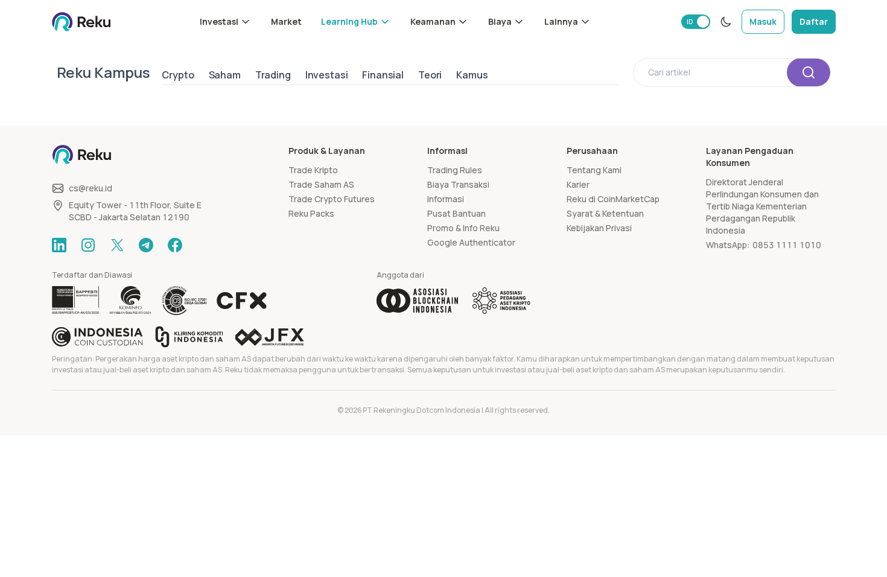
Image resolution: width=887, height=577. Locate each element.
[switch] (695, 21)
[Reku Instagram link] (88, 245)
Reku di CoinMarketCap (613, 199)
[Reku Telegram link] (146, 245)
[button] (226, 22)
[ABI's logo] (417, 300)
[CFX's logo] (242, 300)
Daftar (814, 21)
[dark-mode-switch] (726, 22)
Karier (578, 184)
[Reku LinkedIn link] (59, 245)
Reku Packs (311, 213)
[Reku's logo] (81, 21)
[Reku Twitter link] (117, 245)
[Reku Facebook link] (175, 245)
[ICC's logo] (97, 336)
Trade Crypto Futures (331, 199)
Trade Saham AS (321, 184)
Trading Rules (454, 170)
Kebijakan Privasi (599, 228)
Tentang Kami (594, 170)
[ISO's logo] (184, 300)
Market (286, 21)
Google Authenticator (471, 242)
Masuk (763, 21)
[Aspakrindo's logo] (501, 300)
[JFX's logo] (269, 337)
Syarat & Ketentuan (605, 213)
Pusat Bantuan (456, 213)
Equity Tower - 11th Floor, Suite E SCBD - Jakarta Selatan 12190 (135, 211)
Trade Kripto (313, 170)
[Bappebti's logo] (76, 300)
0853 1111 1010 (786, 244)
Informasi (445, 199)
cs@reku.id (90, 188)
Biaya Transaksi (458, 184)
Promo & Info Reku (463, 228)
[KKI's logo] (189, 337)
